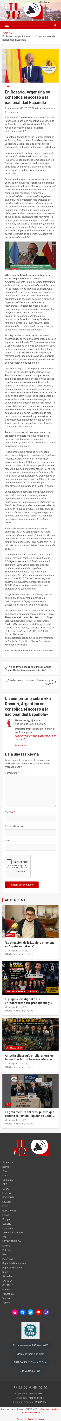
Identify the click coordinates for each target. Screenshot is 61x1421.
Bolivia (5, 1166)
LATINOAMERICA (14, 1048)
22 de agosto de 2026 (16, 1007)
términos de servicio (30, 1412)
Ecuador (6, 1201)
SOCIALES (8, 1285)
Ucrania (6, 1289)
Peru (4, 1254)
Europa (6, 1219)
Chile (5, 1171)
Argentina (7, 1162)
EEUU (5, 1206)
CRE (7, 86)
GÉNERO (6, 1223)
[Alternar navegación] (6, 25)
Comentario (12, 772)
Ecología (7, 1193)
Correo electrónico (16, 826)
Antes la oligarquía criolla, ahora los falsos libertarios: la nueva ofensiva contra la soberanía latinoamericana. (29, 1059)
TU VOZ (38, 1393)
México (6, 1245)
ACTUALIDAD (15, 900)
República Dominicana (14, 1263)
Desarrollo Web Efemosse (31, 1419)
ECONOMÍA (8, 1197)
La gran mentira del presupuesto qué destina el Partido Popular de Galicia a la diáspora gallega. (29, 1115)
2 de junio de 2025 (14, 108)
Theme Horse (34, 1397)
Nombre (10, 812)
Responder (20, 745)
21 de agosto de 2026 (16, 1063)
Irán (4, 1236)
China (5, 1175)
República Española (12, 1267)
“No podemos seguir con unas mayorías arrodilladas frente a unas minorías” (29, 668)
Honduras (7, 1228)
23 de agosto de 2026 (16, 950)
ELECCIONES (9, 1210)
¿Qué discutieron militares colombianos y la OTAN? (29, 682)
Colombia (7, 1180)
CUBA (5, 1188)
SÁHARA (7, 1276)
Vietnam (6, 1298)
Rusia (5, 1272)
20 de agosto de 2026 (16, 1120)
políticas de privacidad (49, 1409)
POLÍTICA (32, 991)
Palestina (7, 1250)
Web (7, 840)
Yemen (6, 1302)
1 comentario (12, 112)
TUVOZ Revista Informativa (39, 108)
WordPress (41, 1402)
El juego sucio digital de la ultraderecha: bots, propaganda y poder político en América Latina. (27, 1002)
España (10, 935)
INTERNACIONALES (15, 991)
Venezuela (8, 1293)
